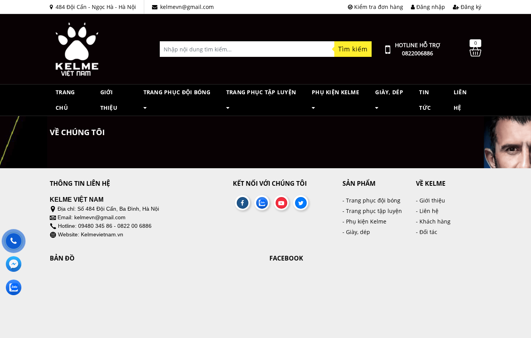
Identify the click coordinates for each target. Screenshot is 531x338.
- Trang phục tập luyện (372, 211)
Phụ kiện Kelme (335, 92)
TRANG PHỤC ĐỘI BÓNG (176, 92)
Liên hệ (460, 99)
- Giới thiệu (430, 200)
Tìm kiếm (353, 49)
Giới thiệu (108, 99)
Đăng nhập (430, 7)
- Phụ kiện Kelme (364, 221)
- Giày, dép (356, 232)
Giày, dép (389, 92)
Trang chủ (65, 99)
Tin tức (425, 99)
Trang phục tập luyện (261, 92)
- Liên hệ (427, 211)
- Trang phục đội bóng (371, 200)
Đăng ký (470, 7)
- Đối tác (426, 232)
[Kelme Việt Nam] (77, 48)
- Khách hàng (433, 221)
